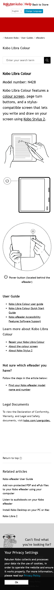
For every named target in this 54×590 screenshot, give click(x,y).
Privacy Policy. (32, 575)
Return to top (11, 458)
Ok (16, 582)
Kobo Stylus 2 (34, 119)
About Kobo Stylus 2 (20, 350)
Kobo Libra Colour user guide (26, 304)
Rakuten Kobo (12, 37)
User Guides (27, 37)
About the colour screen (23, 346)
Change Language (34, 11)
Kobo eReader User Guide (18, 479)
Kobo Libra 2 (10, 516)
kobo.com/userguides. (37, 420)
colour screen (13, 96)
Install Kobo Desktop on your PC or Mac (26, 510)
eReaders (40, 37)
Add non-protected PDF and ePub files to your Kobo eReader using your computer (26, 489)
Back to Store (40, 4)
